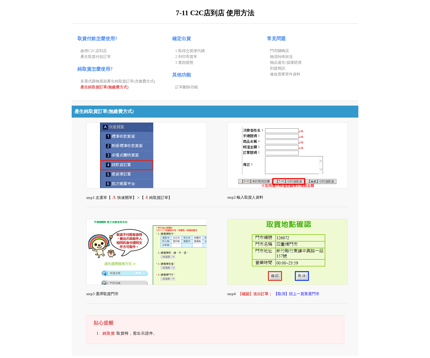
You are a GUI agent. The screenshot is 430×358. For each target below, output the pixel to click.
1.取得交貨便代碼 (190, 51)
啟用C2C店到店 (93, 51)
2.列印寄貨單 (186, 56)
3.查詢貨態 (184, 62)
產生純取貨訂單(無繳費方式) (104, 87)
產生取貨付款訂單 (95, 56)
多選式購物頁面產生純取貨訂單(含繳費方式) (117, 81)
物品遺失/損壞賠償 (286, 62)
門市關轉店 (279, 51)
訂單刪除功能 (186, 87)
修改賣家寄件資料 (285, 74)
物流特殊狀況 (281, 56)
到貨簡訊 (277, 68)
